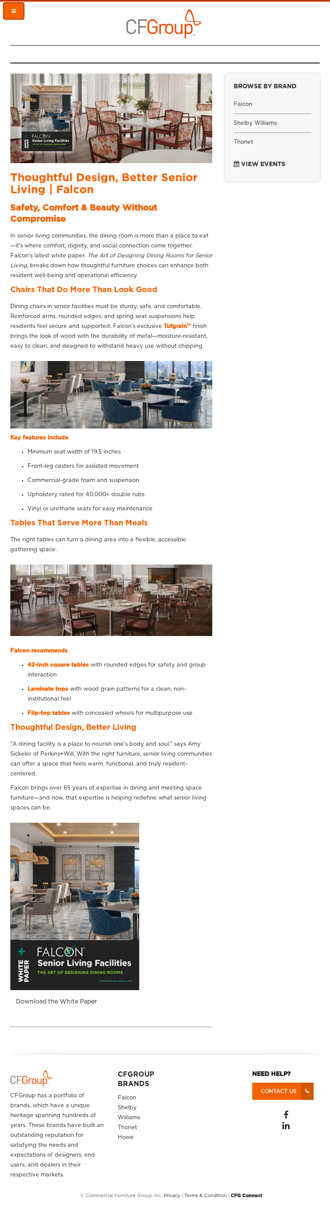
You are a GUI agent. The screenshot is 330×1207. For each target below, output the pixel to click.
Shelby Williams (255, 123)
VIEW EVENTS (262, 164)
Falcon (243, 104)
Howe (126, 1137)
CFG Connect (247, 1195)
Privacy (172, 1195)
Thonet (243, 142)
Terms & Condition (205, 1195)
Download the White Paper (56, 1002)
